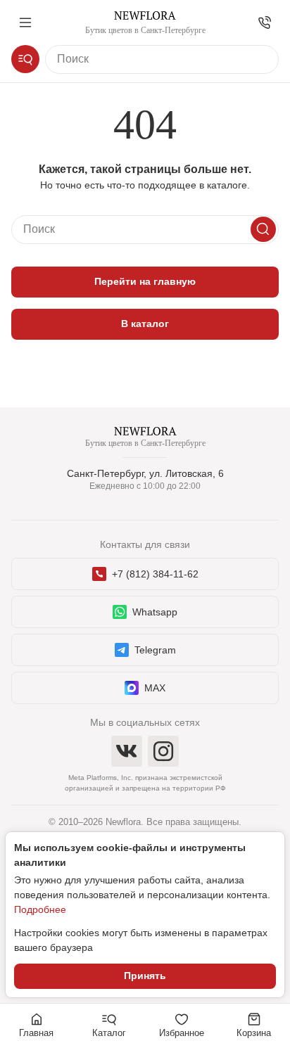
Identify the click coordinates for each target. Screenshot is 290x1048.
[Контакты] (265, 22)
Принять (145, 975)
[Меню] (25, 22)
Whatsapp (154, 612)
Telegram (155, 650)
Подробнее (40, 909)
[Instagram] (163, 751)
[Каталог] (25, 59)
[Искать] (263, 229)
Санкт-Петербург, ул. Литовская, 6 (145, 473)
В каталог (145, 323)
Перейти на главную (145, 281)
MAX (154, 688)
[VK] (126, 751)
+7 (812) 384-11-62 (155, 574)
